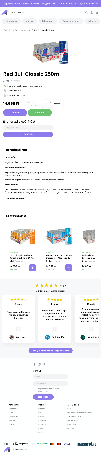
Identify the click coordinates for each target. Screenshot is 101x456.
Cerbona (42, 420)
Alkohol (12, 420)
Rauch (41, 416)
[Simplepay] (55, 444)
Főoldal (6, 30)
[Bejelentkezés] (91, 12)
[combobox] (28, 127)
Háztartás (13, 416)
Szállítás (70, 428)
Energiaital (26, 30)
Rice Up (41, 432)
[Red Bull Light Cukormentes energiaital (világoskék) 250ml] (59, 236)
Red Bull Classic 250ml (44, 30)
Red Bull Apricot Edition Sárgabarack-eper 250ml (22, 256)
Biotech (41, 408)
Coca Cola (43, 424)
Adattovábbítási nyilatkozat (79, 412)
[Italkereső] (86, 444)
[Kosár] (97, 12)
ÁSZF (69, 408)
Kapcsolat (71, 424)
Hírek (11, 412)
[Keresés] (86, 12)
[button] (13, 12)
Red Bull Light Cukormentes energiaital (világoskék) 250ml (59, 256)
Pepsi (40, 428)
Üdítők (15, 30)
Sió (39, 412)
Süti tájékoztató (74, 416)
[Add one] (50, 102)
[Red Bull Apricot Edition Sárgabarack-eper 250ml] (23, 236)
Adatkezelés (72, 420)
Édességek (13, 408)
